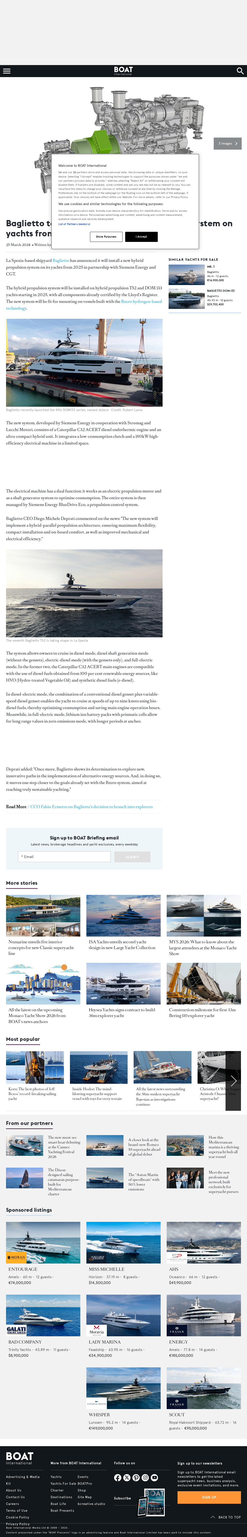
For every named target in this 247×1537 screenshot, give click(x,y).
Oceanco (177, 1277)
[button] (228, 144)
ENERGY (178, 1342)
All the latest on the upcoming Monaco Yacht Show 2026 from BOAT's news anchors (37, 1016)
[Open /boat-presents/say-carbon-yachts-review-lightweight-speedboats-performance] (105, 1178)
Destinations (61, 1497)
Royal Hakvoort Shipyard (190, 1422)
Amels (13, 1277)
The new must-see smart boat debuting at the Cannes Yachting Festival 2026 (64, 1147)
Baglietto (61, 260)
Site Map (85, 1497)
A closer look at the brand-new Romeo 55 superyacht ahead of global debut (144, 1147)
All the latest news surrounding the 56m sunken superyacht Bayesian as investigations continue (160, 1096)
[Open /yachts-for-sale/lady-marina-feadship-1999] (123, 1315)
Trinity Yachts (19, 1349)
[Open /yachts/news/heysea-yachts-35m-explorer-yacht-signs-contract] (123, 984)
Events (83, 1477)
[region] (125, 201)
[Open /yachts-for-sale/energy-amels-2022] (204, 1315)
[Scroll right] (233, 1081)
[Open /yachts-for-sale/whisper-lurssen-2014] (123, 1388)
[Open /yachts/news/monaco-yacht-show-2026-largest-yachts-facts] (204, 916)
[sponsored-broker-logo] (16, 1262)
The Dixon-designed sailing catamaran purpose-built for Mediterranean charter (64, 1182)
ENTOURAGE (22, 1269)
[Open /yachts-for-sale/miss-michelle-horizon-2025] (123, 1243)
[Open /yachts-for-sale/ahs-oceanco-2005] (204, 1243)
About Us (13, 1490)
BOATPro (85, 1484)
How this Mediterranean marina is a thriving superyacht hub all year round (224, 1147)
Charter (57, 1490)
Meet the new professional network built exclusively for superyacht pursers (224, 1182)
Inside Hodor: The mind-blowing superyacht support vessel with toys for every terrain (97, 1093)
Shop (82, 1490)
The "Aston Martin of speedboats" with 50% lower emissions (143, 1182)
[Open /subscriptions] (147, 1504)
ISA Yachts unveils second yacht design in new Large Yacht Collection (122, 945)
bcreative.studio (92, 1504)
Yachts (56, 1477)
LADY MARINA (105, 1342)
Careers (12, 1504)
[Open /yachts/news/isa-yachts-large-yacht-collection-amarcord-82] (123, 916)
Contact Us (15, 1497)
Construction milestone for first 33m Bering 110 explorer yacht (202, 1012)
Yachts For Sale (63, 1484)
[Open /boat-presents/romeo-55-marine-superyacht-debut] (105, 1145)
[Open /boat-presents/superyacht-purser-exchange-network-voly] (185, 1178)
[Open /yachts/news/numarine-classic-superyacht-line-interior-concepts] (43, 916)
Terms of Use (16, 1511)
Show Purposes (106, 236)
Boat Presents (62, 1511)
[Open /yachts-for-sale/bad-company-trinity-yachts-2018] (43, 1315)
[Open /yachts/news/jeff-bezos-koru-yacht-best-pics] (35, 1067)
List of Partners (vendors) (74, 224)
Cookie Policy (17, 1517)
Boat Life (58, 1504)
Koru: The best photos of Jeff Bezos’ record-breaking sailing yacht (32, 1093)
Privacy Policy (18, 1524)
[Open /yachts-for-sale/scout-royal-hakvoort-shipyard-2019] (204, 1388)
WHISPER (99, 1415)
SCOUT (177, 1415)
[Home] (123, 71)
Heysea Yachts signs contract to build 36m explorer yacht (122, 1012)
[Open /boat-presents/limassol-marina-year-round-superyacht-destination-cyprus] (185, 1145)
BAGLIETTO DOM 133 (220, 291)
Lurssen (95, 1422)
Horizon (95, 1277)
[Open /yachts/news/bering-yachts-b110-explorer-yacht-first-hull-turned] (204, 984)
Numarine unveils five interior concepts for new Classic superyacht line (41, 947)
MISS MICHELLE (106, 1269)
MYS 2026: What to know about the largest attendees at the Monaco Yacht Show (203, 948)
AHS (173, 1269)
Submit (132, 857)
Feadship (96, 1349)
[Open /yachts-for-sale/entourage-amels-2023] (43, 1243)
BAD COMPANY (25, 1342)
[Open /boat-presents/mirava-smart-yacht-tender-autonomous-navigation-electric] (24, 1145)
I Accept (141, 236)
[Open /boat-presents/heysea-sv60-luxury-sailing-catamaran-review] (24, 1178)
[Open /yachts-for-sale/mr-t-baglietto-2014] (187, 275)
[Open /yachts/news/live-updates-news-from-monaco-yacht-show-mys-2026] (43, 984)
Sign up (209, 1497)
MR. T (211, 266)
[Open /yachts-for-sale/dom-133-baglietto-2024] (187, 299)
